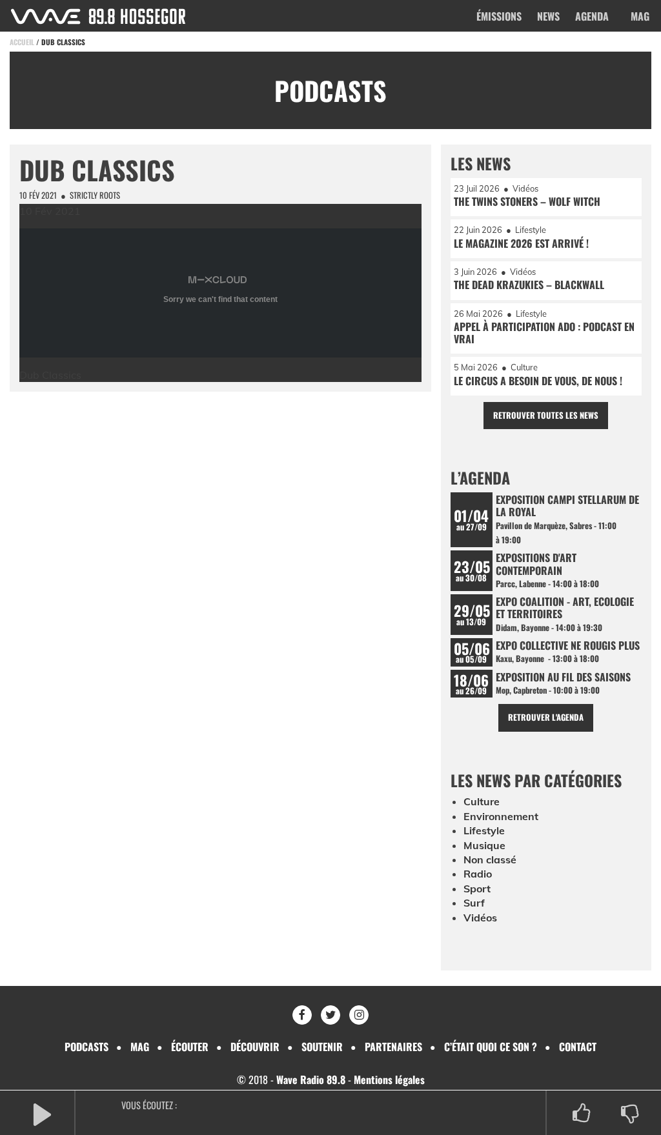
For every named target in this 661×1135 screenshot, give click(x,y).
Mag (640, 16)
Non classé (489, 859)
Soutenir (322, 1046)
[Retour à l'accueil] (98, 16)
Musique (484, 845)
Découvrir (255, 1046)
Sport (477, 888)
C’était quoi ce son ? (490, 1046)
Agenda (592, 16)
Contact (577, 1046)
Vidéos (480, 917)
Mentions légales (389, 1079)
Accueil (22, 42)
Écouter (189, 1046)
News (548, 16)
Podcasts (86, 1046)
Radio (477, 873)
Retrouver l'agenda (546, 717)
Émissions (499, 16)
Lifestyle (484, 830)
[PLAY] (42, 1113)
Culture (481, 801)
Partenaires (393, 1046)
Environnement (500, 816)
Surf (474, 902)
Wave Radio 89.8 (310, 1079)
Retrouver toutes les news (545, 415)
